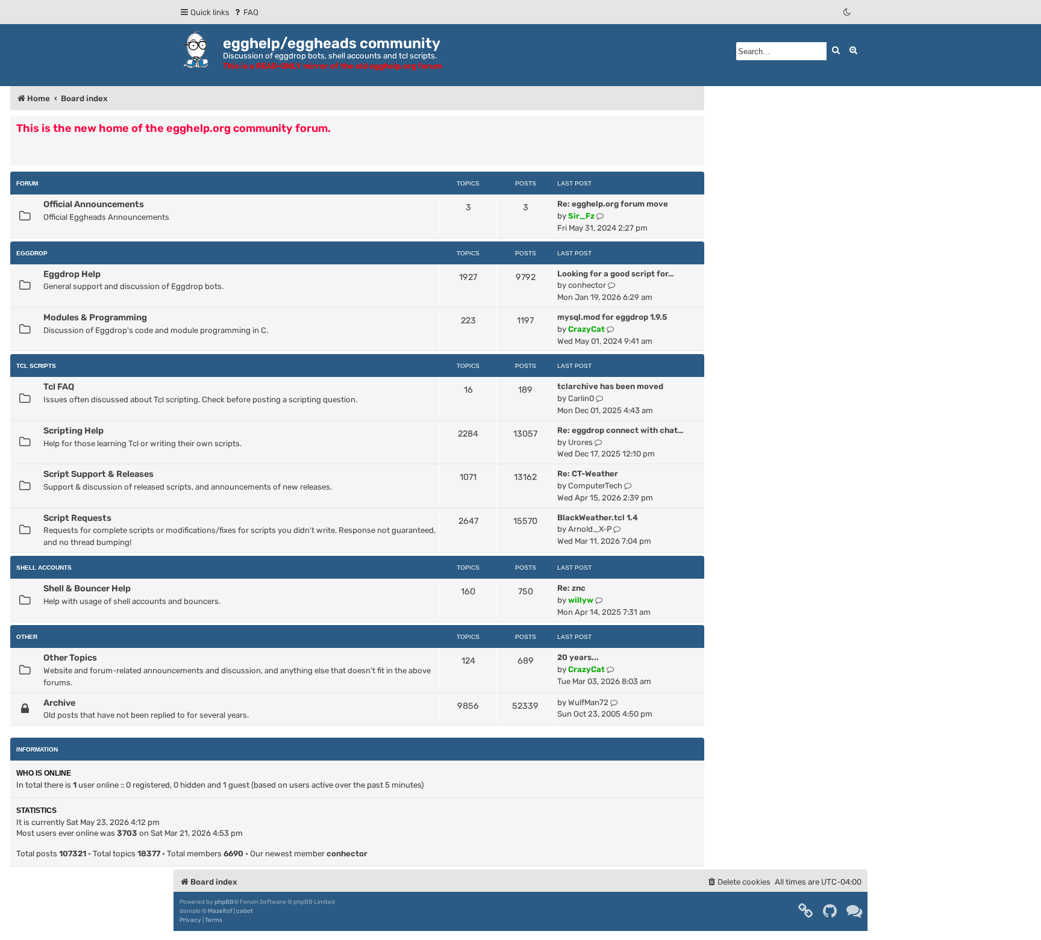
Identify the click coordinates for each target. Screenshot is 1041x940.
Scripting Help (73, 430)
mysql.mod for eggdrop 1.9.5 (612, 317)
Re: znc (571, 588)
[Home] (198, 49)
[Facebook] (806, 911)
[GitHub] (830, 911)
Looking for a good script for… (615, 273)
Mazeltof (220, 911)
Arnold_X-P (589, 529)
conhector (587, 285)
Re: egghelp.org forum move (612, 203)
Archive (59, 702)
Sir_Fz (581, 215)
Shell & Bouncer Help (87, 588)
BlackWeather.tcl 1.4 (597, 517)
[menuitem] (245, 12)
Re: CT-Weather (587, 473)
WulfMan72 (588, 702)
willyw (580, 600)
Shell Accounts (44, 567)
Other (26, 636)
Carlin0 (581, 398)
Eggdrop (32, 253)
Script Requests (77, 517)
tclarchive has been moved (610, 386)
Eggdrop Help (72, 274)
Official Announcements (93, 204)
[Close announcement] (696, 125)
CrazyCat (586, 329)
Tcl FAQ (58, 386)
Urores (580, 442)
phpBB (224, 902)
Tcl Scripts (36, 366)
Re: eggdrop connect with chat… (620, 430)
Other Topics (70, 657)
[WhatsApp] (854, 911)
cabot (244, 911)
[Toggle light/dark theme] (847, 12)
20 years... (578, 657)
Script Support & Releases (98, 473)
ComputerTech (595, 485)
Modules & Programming (95, 317)
